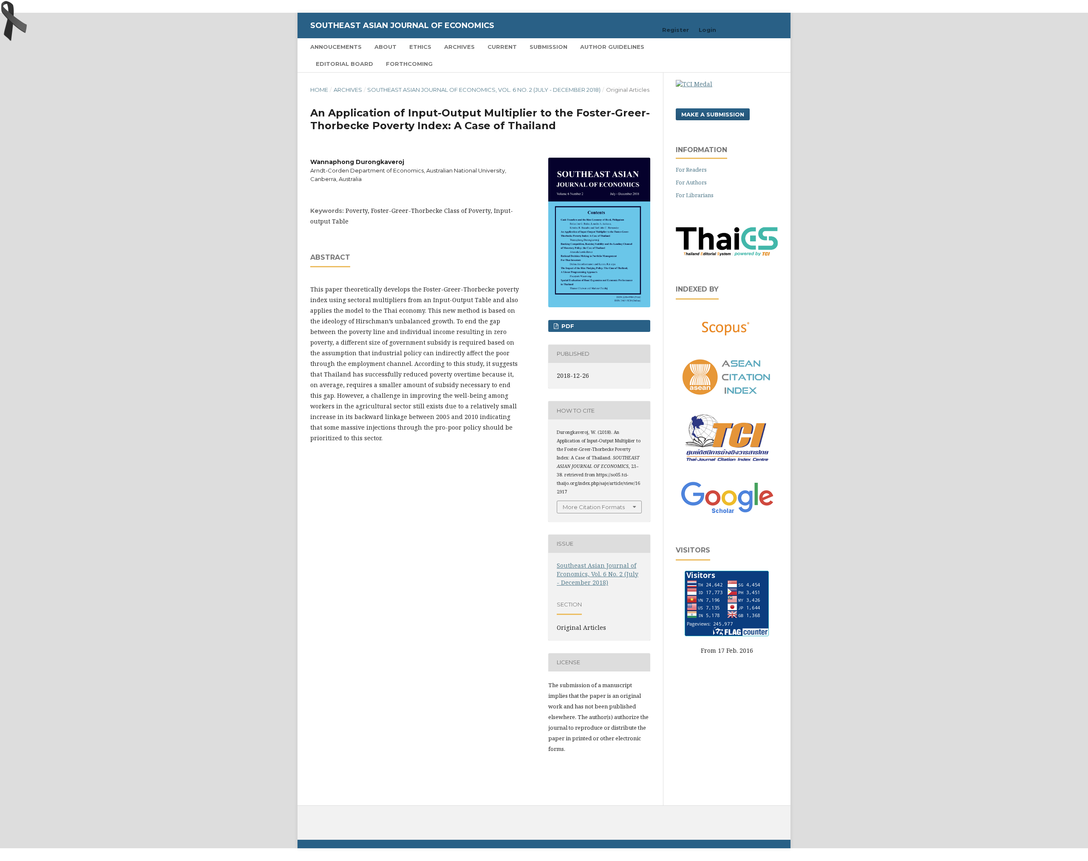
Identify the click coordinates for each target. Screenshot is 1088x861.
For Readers (691, 169)
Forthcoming (409, 63)
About (385, 46)
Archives (459, 46)
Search (761, 46)
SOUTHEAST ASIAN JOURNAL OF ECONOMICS (402, 25)
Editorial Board (344, 63)
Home (319, 89)
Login (707, 29)
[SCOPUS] (727, 328)
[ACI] (727, 400)
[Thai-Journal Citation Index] (727, 466)
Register (675, 29)
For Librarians (695, 195)
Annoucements (336, 46)
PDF (567, 326)
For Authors (691, 182)
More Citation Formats (594, 507)
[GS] (727, 514)
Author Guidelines (612, 46)
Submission (548, 46)
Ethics (420, 46)
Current (502, 46)
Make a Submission (712, 114)
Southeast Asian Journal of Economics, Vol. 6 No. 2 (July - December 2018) (484, 89)
